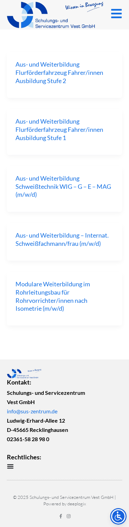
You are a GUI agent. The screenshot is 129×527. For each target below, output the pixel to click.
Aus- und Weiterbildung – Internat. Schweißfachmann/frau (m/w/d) (62, 239)
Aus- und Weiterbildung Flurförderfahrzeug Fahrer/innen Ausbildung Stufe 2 (59, 72)
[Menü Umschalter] (10, 466)
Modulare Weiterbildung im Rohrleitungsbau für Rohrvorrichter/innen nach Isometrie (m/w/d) (52, 296)
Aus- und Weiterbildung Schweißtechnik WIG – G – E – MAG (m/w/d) (63, 186)
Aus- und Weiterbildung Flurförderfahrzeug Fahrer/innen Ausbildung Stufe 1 (59, 129)
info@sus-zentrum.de (32, 411)
